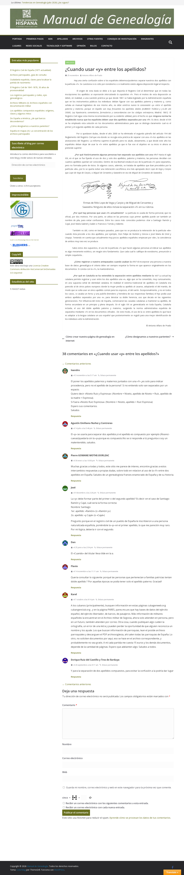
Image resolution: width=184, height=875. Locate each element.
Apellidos (62, 38)
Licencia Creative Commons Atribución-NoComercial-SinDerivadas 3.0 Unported (32, 269)
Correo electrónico (72, 758)
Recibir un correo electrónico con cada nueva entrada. (95, 807)
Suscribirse (18, 178)
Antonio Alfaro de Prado (92, 75)
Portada (17, 38)
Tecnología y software (59, 45)
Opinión (81, 45)
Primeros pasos (35, 38)
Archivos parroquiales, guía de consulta (28, 74)
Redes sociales (34, 45)
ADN (50, 38)
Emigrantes (147, 38)
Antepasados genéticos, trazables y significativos (44, 2)
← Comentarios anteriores (76, 363)
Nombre (66, 744)
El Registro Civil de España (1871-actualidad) (30, 70)
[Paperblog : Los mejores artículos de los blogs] (17, 225)
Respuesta (76, 416)
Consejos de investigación (121, 38)
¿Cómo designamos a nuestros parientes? (147, 336)
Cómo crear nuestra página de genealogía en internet (90, 338)
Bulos (93, 45)
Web (64, 772)
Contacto (106, 45)
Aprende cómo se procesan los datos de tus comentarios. (140, 817)
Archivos (77, 38)
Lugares (16, 45)
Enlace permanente (108, 375)
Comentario (69, 705)
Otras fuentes (95, 38)
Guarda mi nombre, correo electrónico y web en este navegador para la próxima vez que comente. (118, 787)
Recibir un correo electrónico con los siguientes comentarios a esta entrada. (107, 803)
